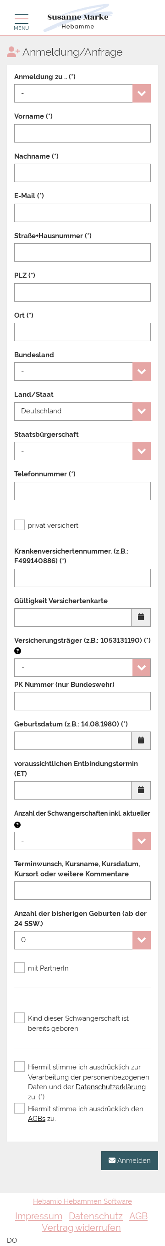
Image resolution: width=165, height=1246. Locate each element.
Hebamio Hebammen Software (82, 1201)
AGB (138, 1216)
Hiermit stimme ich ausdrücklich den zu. (85, 1114)
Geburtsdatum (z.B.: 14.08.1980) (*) (71, 724)
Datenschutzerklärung (111, 1087)
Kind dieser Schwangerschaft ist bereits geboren (78, 1023)
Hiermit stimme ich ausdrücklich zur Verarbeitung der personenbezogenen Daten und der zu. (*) (88, 1082)
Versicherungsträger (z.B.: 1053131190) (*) (82, 640)
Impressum (38, 1216)
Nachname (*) (36, 156)
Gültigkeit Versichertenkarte (61, 601)
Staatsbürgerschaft (46, 434)
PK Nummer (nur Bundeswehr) (64, 684)
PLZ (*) (24, 275)
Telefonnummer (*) (45, 474)
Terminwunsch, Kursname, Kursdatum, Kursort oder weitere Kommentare (77, 869)
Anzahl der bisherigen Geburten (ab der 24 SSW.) (80, 918)
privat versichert (53, 525)
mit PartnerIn (48, 968)
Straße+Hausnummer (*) (53, 236)
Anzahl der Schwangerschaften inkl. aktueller (82, 813)
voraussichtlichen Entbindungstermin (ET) (76, 768)
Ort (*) (23, 315)
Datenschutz (96, 1216)
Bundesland (34, 355)
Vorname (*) (33, 116)
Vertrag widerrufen (81, 1227)
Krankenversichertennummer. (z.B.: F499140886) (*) (71, 556)
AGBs (36, 1119)
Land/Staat (34, 394)
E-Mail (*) (29, 196)
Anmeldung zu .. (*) (45, 77)
